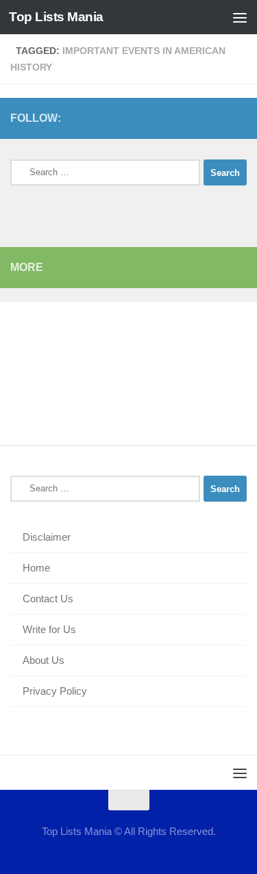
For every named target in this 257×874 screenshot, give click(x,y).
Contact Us (48, 598)
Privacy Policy (55, 691)
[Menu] (240, 17)
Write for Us (49, 629)
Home (36, 568)
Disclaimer (47, 537)
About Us (43, 660)
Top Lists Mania (56, 17)
